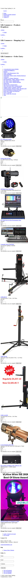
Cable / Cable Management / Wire (11, 73)
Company (3, 563)
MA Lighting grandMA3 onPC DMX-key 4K (11, 465)
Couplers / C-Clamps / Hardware (10, 78)
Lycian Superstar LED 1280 (7, 444)
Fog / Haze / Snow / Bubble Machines (12, 82)
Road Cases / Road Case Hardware (11, 91)
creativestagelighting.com (6, 544)
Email (2, 559)
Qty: (2, 144)
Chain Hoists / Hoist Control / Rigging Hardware (14, 75)
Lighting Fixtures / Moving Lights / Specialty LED (14, 88)
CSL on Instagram (7, 571)
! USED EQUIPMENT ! (9, 70)
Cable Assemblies (7, 74)
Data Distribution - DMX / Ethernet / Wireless (13, 79)
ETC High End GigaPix (6, 139)
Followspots (6, 83)
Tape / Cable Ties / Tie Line (9, 93)
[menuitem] (15, 32)
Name (2, 556)
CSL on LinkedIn (7, 573)
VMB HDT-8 (4, 297)
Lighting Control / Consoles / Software (12, 87)
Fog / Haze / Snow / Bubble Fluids (11, 80)
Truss (4, 95)
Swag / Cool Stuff (7, 92)
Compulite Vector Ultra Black (7, 244)
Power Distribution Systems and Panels (12, 90)
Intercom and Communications (10, 84)
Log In (5, 10)
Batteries (5, 71)
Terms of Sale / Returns (8, 550)
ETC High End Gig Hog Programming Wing (11, 220)
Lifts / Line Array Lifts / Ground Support (12, 86)
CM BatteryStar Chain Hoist (7, 189)
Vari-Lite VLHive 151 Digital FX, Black (10, 521)
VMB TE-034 (4, 356)
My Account (6, 535)
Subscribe (3, 567)
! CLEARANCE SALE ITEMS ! (11, 69)
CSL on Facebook (7, 570)
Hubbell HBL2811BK (6, 158)
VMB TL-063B (4, 415)
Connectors (6, 77)
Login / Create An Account (9, 534)
